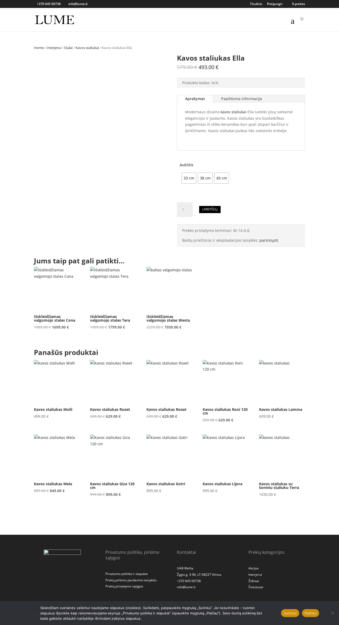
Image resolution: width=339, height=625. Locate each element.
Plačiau (310, 613)
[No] (332, 613)
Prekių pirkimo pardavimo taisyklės (131, 580)
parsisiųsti (269, 240)
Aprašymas (195, 98)
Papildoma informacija (241, 98)
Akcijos (253, 568)
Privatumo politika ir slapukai (126, 574)
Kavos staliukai (87, 47)
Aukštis (186, 164)
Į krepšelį (209, 209)
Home (39, 47)
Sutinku (290, 613)
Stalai (68, 47)
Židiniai (253, 581)
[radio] (189, 178)
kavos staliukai (233, 111)
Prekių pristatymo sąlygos (124, 586)
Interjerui (54, 47)
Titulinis (256, 4)
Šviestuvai (255, 587)
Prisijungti (274, 4)
